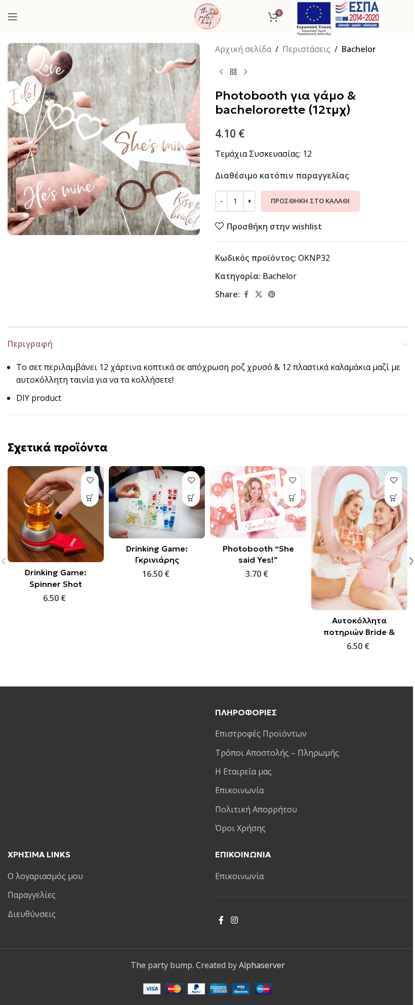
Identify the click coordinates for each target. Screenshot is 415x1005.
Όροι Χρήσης (240, 828)
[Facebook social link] (246, 294)
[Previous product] (221, 72)
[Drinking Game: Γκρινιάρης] (157, 502)
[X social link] (258, 294)
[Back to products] (233, 72)
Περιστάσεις (306, 49)
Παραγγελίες (32, 894)
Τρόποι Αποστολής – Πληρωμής (277, 752)
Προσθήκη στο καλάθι (310, 200)
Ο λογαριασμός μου (45, 876)
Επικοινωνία (239, 790)
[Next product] (245, 72)
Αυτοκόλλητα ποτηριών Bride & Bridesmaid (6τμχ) (359, 631)
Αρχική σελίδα (243, 49)
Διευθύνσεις (32, 914)
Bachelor (359, 49)
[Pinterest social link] (271, 294)
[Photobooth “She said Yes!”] (258, 502)
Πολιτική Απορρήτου (256, 809)
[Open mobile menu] (13, 17)
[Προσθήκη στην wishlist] (90, 480)
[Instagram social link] (234, 920)
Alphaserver (262, 965)
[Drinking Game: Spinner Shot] (56, 514)
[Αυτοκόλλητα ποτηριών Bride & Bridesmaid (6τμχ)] (359, 538)
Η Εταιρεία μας (243, 771)
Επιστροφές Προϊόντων (261, 733)
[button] (90, 498)
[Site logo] (207, 15)
